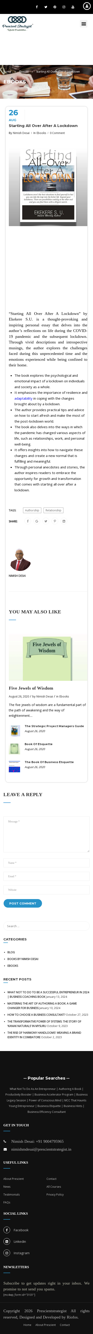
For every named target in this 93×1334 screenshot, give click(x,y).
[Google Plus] (36, 521)
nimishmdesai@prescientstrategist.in (41, 1149)
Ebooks (41, 133)
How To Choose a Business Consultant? (36, 1015)
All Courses (53, 1187)
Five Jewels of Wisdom (31, 688)
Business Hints (73, 1106)
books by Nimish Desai (22, 959)
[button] (83, 23)
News (6, 1187)
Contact (51, 1179)
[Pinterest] (55, 521)
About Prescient (13, 1179)
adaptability (23, 398)
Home (27, 1325)
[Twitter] (45, 521)
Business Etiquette (49, 1106)
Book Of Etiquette (39, 744)
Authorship (32, 510)
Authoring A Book (70, 1089)
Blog (11, 952)
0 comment (57, 133)
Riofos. (73, 1317)
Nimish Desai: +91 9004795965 (37, 1141)
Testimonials (11, 1194)
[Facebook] (28, 521)
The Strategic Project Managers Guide (54, 726)
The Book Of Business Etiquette (49, 762)
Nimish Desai (21, 133)
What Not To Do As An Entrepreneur (33, 1089)
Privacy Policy (55, 1194)
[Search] (84, 926)
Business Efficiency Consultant (47, 1112)
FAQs (6, 1202)
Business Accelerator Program (54, 1094)
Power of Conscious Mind (45, 1100)
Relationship (53, 510)
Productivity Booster (18, 1094)
